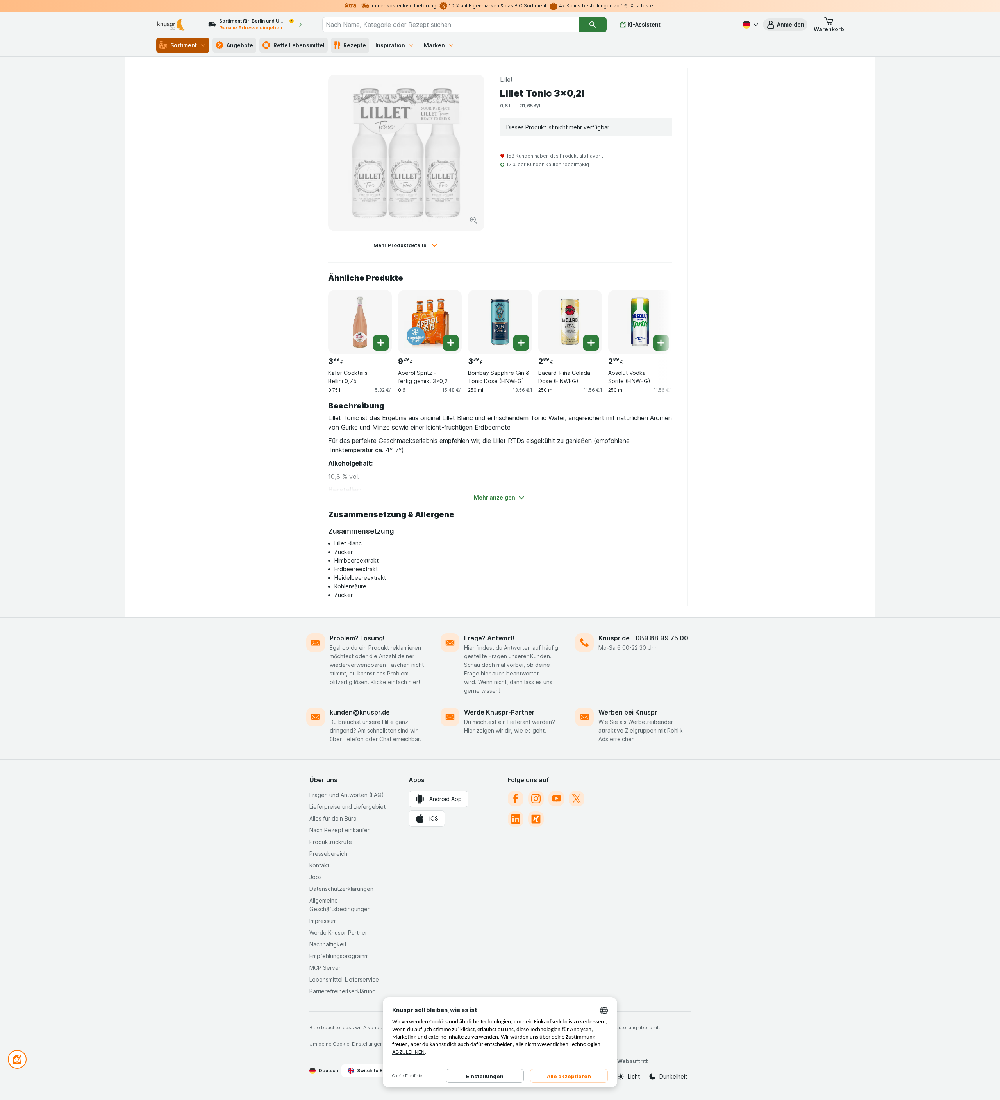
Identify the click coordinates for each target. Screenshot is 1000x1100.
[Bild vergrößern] (473, 220)
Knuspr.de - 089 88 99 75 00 (643, 638)
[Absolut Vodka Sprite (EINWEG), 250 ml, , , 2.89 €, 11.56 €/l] (640, 322)
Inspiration (390, 45)
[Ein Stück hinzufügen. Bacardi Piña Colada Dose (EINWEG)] (591, 343)
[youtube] (556, 798)
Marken (434, 45)
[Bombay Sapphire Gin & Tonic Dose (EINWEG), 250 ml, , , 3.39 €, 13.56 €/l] (500, 322)
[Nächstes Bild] (656, 319)
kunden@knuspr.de (360, 712)
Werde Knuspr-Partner (499, 712)
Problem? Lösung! (357, 638)
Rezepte (354, 45)
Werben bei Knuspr (627, 712)
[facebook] (515, 798)
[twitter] (576, 798)
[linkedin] (515, 819)
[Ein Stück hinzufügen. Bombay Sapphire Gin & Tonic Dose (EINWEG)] (521, 343)
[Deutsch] (749, 24)
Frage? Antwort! (489, 638)
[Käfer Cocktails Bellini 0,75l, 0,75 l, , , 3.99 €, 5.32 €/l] (360, 322)
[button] (785, 24)
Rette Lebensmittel (299, 45)
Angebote (240, 45)
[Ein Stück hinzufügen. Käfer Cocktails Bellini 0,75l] (381, 343)
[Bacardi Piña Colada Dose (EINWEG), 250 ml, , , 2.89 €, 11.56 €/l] (570, 322)
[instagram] (536, 798)
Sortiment (183, 45)
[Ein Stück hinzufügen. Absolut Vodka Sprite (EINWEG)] (661, 343)
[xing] (536, 819)
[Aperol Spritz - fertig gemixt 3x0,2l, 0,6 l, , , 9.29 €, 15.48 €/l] (430, 322)
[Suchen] (593, 24)
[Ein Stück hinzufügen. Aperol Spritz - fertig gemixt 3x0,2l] (451, 343)
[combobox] (450, 24)
